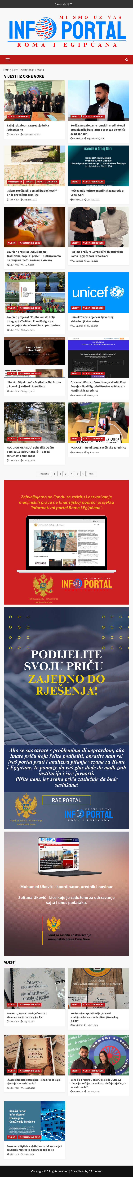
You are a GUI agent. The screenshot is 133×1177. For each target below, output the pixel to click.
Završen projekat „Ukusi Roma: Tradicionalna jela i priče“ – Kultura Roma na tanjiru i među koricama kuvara (34, 256)
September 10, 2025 (32, 134)
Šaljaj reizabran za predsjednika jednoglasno (28, 128)
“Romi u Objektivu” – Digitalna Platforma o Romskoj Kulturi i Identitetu (34, 384)
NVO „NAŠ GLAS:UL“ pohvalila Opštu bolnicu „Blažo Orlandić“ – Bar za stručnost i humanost (30, 452)
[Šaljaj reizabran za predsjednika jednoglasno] (34, 100)
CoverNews (78, 1171)
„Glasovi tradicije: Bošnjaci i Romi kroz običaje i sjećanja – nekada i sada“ (34, 1081)
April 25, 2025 (93, 452)
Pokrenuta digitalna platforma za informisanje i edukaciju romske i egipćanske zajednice (34, 1148)
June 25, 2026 (29, 1088)
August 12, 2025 (30, 199)
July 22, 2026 (29, 1021)
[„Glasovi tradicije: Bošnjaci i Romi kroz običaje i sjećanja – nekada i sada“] (34, 1055)
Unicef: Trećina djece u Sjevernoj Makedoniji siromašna (91, 319)
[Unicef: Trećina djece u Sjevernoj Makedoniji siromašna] (98, 292)
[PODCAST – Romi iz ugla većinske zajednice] (98, 422)
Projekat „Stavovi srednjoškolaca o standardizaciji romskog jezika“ (27, 1015)
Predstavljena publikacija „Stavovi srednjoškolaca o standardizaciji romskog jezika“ (94, 1017)
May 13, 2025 (28, 391)
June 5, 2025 (28, 265)
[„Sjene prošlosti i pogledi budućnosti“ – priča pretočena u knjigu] (34, 166)
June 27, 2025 (93, 199)
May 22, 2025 (92, 326)
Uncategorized (15, 181)
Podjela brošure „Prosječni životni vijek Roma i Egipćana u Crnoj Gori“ (96, 254)
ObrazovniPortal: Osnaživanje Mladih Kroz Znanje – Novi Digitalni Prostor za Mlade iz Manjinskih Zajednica (98, 386)
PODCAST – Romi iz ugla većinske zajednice (98, 448)
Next (91, 474)
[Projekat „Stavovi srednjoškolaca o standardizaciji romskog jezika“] (34, 988)
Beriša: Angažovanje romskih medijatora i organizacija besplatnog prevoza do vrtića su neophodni (97, 130)
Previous (44, 474)
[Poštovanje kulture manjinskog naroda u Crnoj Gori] (98, 166)
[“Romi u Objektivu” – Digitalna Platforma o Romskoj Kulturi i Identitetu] (34, 357)
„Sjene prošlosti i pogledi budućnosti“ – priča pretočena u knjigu (33, 193)
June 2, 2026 (28, 1154)
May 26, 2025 (28, 330)
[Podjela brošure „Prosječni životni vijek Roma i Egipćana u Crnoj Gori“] (98, 227)
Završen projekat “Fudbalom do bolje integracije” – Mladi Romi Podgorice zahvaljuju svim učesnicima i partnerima (33, 321)
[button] (7, 59)
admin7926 (14, 134)
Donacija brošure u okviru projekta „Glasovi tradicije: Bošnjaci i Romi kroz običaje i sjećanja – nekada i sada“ (98, 1083)
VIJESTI (75, 116)
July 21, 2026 (92, 1025)
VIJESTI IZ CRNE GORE (18, 116)
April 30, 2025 (29, 460)
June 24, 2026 (93, 1091)
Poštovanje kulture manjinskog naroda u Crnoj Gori (97, 193)
